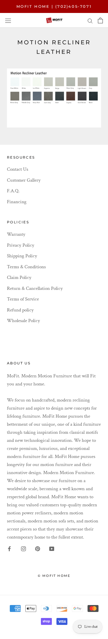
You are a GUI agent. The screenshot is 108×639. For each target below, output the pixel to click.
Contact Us (17, 169)
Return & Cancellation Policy (35, 288)
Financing (16, 202)
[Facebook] (9, 549)
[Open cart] (100, 20)
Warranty (16, 234)
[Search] (90, 20)
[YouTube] (51, 549)
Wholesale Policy (23, 320)
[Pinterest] (37, 549)
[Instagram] (23, 549)
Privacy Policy (20, 245)
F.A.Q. (13, 191)
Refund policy (20, 310)
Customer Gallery (24, 180)
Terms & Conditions (26, 267)
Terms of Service (23, 299)
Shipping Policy (22, 256)
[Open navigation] (8, 20)
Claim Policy (19, 277)
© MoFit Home (54, 576)
